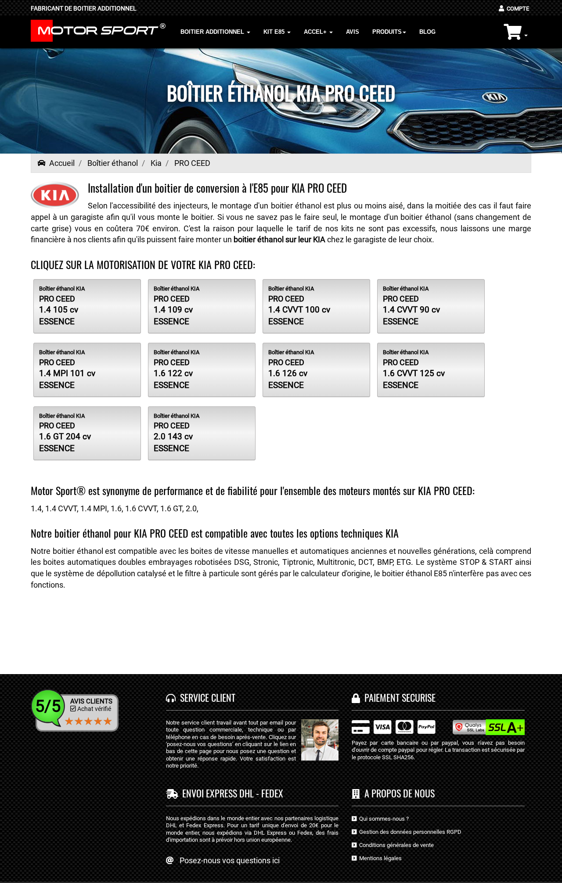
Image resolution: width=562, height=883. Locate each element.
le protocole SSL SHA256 (383, 757)
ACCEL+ (316, 32)
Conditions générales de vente (395, 845)
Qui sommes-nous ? (383, 818)
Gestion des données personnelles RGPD (409, 832)
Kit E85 (274, 32)
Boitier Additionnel (213, 32)
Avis (352, 32)
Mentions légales (379, 858)
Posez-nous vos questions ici (230, 860)
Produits (387, 32)
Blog (427, 32)
